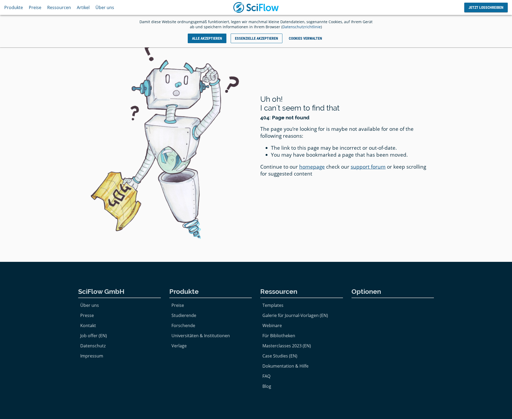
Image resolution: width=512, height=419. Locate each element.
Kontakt (88, 325)
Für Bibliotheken (278, 336)
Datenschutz (93, 346)
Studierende (183, 315)
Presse (87, 315)
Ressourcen (59, 7)
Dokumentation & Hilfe (285, 366)
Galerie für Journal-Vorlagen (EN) (295, 315)
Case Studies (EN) (279, 356)
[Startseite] (256, 7)
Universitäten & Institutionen (200, 336)
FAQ (266, 376)
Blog (266, 386)
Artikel (83, 7)
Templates (272, 305)
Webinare (272, 325)
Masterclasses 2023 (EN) (286, 346)
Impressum (91, 356)
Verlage (179, 346)
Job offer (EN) (93, 336)
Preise (35, 7)
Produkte (13, 7)
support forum (368, 166)
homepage (312, 166)
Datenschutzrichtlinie (301, 26)
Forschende (183, 325)
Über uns (104, 7)
